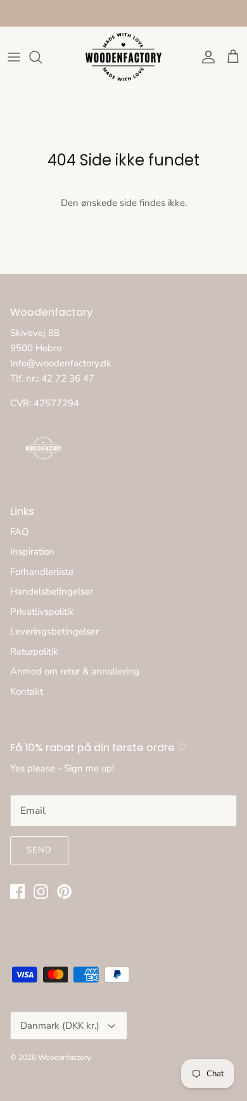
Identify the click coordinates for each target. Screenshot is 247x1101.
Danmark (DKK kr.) (59, 1025)
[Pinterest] (64, 891)
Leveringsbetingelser (54, 631)
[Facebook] (17, 891)
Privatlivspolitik (42, 611)
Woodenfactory (64, 1057)
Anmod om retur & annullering (74, 671)
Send (39, 850)
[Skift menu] (14, 57)
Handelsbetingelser (51, 591)
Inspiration (32, 551)
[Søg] (42, 57)
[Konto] (205, 57)
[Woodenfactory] (124, 57)
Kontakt (26, 691)
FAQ (19, 531)
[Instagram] (41, 891)
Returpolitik (34, 651)
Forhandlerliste (41, 571)
